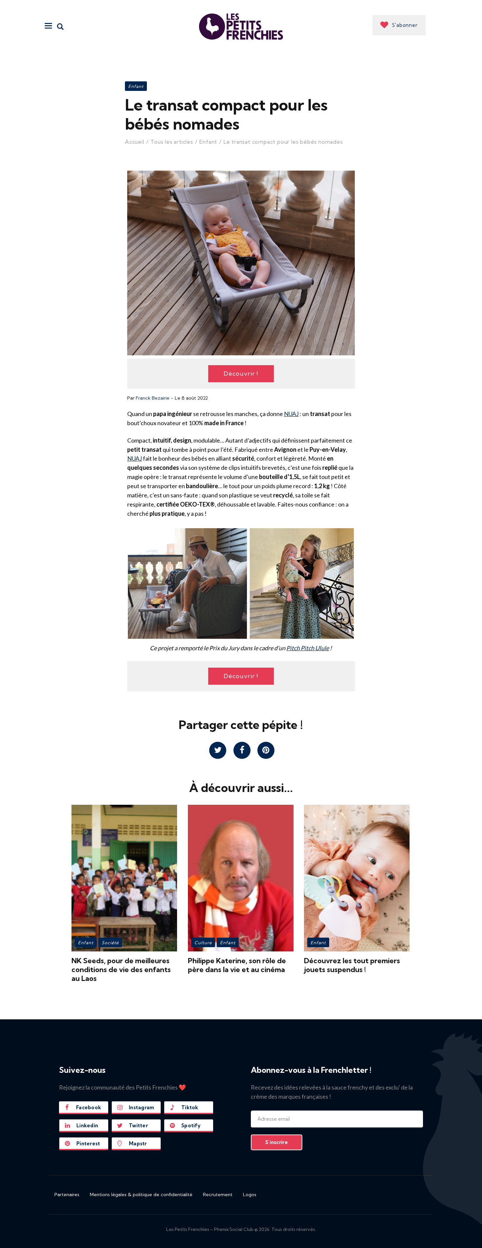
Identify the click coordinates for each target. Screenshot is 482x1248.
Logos (249, 1194)
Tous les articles (172, 141)
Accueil (134, 141)
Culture (203, 942)
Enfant (136, 86)
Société (110, 942)
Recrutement (217, 1194)
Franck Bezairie (153, 398)
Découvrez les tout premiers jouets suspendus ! (352, 965)
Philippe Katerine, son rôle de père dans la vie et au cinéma (237, 965)
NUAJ (291, 413)
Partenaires (66, 1194)
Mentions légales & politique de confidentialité (141, 1194)
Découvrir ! (241, 373)
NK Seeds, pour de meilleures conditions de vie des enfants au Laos (121, 969)
